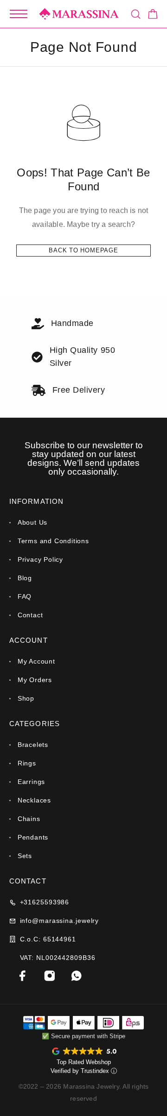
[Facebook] (22, 975)
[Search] (136, 14)
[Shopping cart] (153, 15)
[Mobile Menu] (18, 14)
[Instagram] (49, 975)
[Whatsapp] (76, 975)
